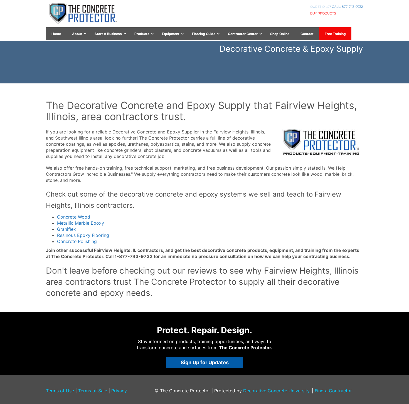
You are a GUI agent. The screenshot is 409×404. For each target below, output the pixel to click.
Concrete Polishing (77, 241)
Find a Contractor (333, 390)
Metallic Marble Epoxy (80, 223)
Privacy (119, 390)
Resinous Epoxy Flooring (83, 235)
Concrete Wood (73, 217)
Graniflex (66, 229)
